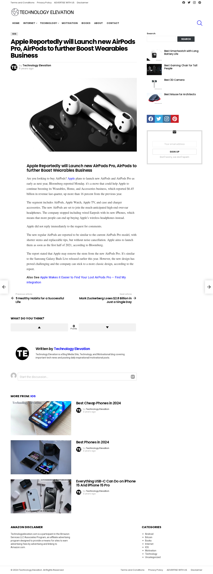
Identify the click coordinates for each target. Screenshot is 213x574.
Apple (71, 178)
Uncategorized (153, 557)
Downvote (107, 327)
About (98, 23)
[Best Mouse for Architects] (154, 98)
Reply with (133, 377)
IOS (33, 396)
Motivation (70, 23)
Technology (48, 23)
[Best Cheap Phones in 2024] (41, 418)
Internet (29, 23)
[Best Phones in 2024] (41, 457)
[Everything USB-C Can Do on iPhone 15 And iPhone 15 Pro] (41, 496)
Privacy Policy (44, 2)
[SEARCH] (199, 23)
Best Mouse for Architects (180, 94)
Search (151, 33)
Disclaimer (82, 2)
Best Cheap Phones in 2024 (98, 403)
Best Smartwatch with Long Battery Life (181, 52)
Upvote (39, 327)
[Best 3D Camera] (154, 84)
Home (15, 23)
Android (149, 534)
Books (86, 23)
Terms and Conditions (22, 2)
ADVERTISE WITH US (64, 2)
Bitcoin (148, 537)
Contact (113, 23)
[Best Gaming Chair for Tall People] (154, 69)
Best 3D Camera (174, 80)
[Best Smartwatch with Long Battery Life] (154, 55)
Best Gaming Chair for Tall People (180, 67)
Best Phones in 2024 (92, 442)
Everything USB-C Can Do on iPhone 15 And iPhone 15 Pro (106, 483)
